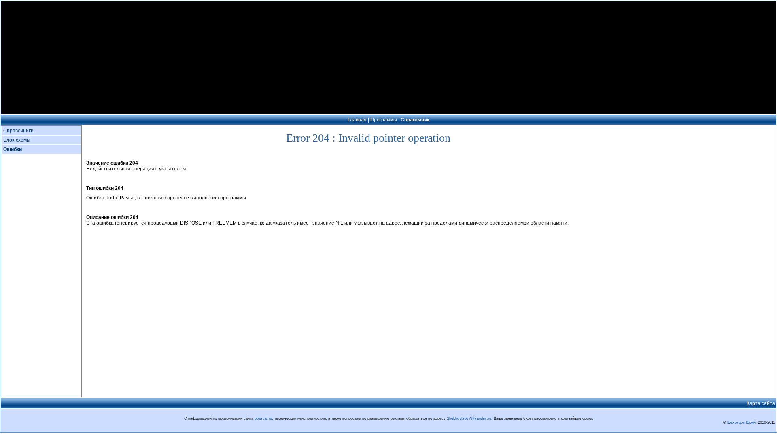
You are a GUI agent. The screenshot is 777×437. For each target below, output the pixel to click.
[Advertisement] (388, 57)
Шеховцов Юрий (741, 422)
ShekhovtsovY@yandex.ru (469, 418)
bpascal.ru (263, 418)
